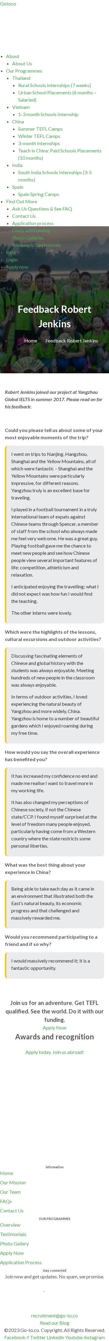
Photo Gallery (14, 1243)
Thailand (21, 78)
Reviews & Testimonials (36, 245)
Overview (10, 1225)
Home (6, 1173)
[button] (57, 56)
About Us (22, 63)
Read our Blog (54, 1323)
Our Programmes (24, 71)
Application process (33, 223)
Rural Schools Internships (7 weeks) (54, 85)
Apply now (17, 267)
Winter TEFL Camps (39, 136)
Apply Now (12, 1253)
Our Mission (13, 1182)
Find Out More (21, 201)
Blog (11, 252)
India (17, 165)
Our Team (10, 1192)
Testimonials (13, 1234)
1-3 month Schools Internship (48, 114)
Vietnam (21, 107)
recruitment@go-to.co (54, 1315)
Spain (17, 187)
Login (12, 259)
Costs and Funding (31, 230)
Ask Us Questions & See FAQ (42, 208)
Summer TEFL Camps (40, 129)
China (18, 121)
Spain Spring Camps (38, 194)
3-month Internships (39, 143)
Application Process (21, 1262)
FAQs (6, 1201)
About (12, 56)
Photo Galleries (28, 237)
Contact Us (24, 216)
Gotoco (8, 3)
